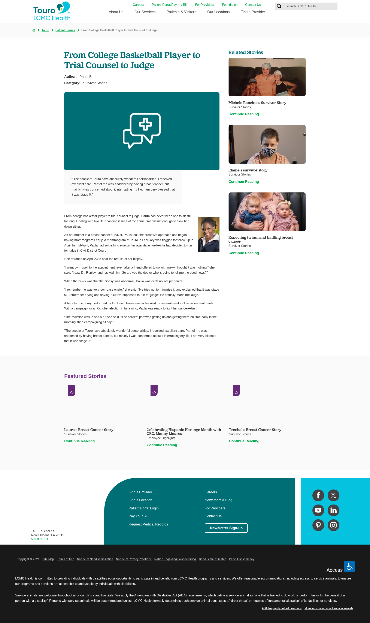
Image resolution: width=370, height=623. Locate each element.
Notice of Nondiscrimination (95, 559)
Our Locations (218, 12)
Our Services (145, 12)
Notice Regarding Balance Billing (175, 559)
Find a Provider (253, 12)
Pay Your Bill (138, 516)
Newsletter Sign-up (226, 528)
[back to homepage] (34, 30)
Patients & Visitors (181, 12)
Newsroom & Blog (218, 500)
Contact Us (253, 4)
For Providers (204, 4)
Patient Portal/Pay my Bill (169, 4)
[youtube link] (318, 510)
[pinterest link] (318, 525)
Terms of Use (65, 559)
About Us (116, 12)
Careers (138, 4)
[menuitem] (116, 13)
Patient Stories (65, 30)
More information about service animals (328, 608)
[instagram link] (333, 525)
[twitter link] (333, 495)
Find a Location (140, 500)
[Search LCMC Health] (279, 6)
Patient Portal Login (144, 508)
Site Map (48, 559)
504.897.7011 (40, 539)
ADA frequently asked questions (282, 608)
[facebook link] (318, 495)
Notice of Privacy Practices (134, 559)
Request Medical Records (148, 524)
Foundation (229, 4)
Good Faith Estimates (212, 559)
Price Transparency (241, 559)
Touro (45, 30)
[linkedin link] (333, 510)
